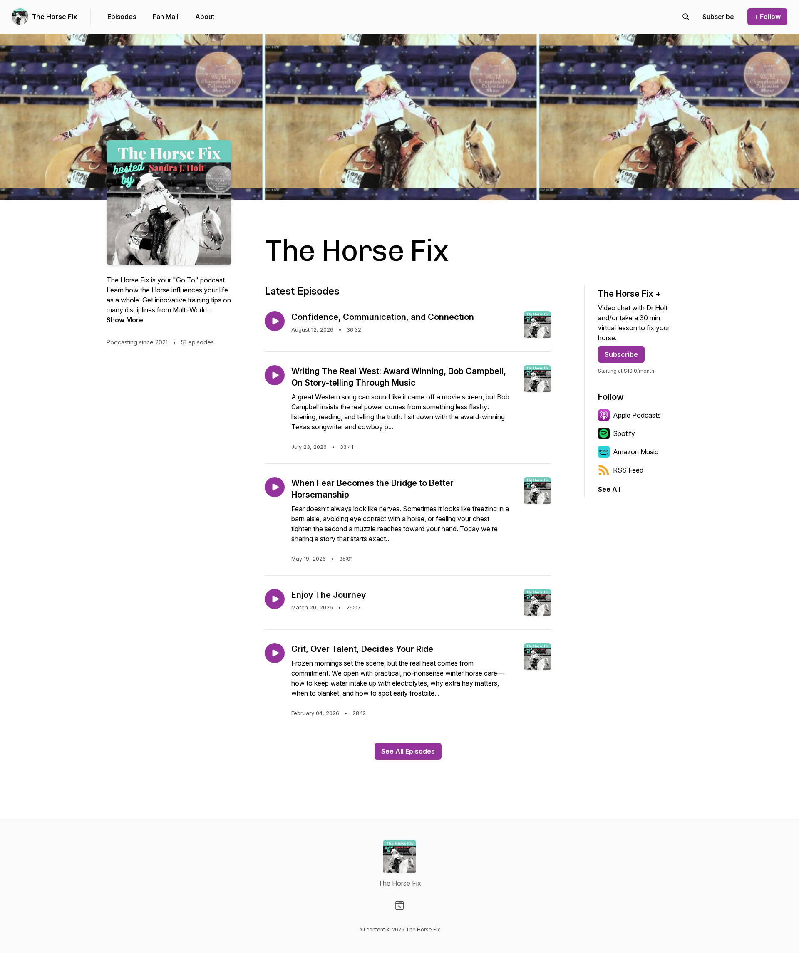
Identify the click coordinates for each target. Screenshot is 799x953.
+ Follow (767, 16)
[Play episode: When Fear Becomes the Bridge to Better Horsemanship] (275, 487)
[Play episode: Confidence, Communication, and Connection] (275, 321)
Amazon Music (635, 452)
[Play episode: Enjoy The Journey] (275, 599)
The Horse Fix (54, 16)
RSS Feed (628, 470)
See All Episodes (408, 751)
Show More (125, 320)
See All (609, 489)
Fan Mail (166, 16)
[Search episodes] (685, 17)
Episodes (121, 16)
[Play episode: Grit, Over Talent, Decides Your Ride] (275, 653)
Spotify (624, 433)
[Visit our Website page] (399, 905)
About (204, 16)
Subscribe (621, 354)
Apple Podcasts (637, 415)
